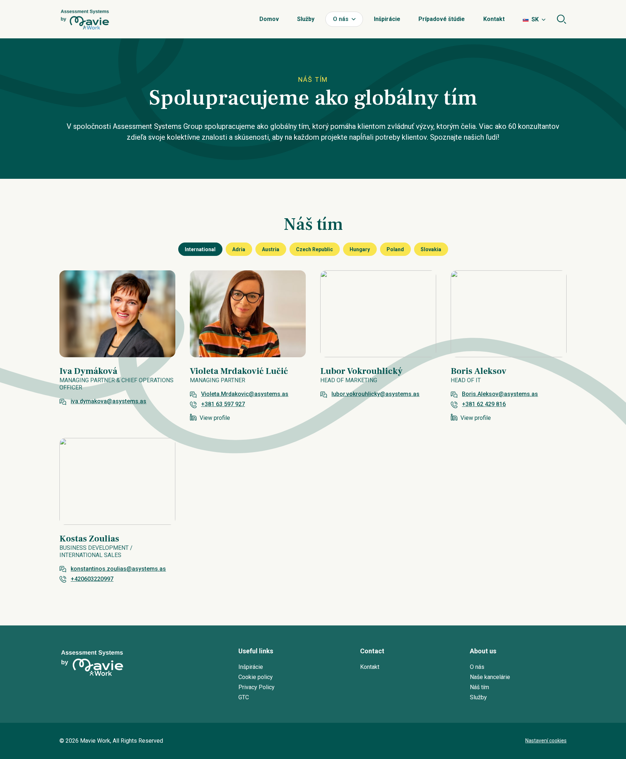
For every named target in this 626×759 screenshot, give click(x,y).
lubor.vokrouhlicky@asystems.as (375, 394)
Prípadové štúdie (441, 19)
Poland (395, 249)
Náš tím (479, 687)
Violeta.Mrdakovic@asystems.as (244, 394)
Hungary (360, 249)
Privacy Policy (256, 687)
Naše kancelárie (490, 677)
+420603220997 (92, 578)
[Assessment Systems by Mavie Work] (84, 19)
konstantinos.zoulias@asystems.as (118, 568)
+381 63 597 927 (223, 404)
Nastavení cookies (546, 740)
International (200, 249)
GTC (243, 697)
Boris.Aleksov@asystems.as (500, 394)
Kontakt (494, 19)
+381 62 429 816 (484, 404)
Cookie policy (255, 677)
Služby (305, 19)
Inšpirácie (387, 19)
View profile (215, 417)
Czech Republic (314, 249)
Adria (238, 249)
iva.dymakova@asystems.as (108, 401)
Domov (269, 19)
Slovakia (431, 249)
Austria (270, 249)
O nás (341, 19)
